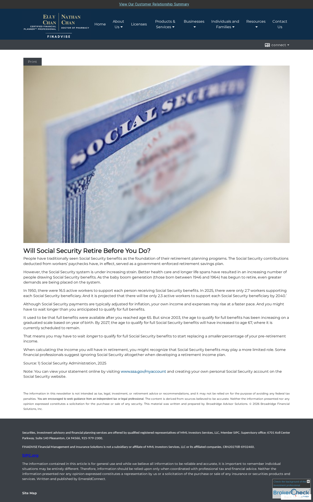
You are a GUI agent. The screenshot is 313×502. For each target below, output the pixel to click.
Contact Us (279, 24)
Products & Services (165, 24)
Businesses (194, 21)
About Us (118, 24)
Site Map (29, 493)
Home (100, 24)
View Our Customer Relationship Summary (154, 4)
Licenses (139, 24)
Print (32, 62)
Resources (256, 21)
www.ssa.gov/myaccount (143, 371)
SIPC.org (30, 455)
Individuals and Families (225, 24)
